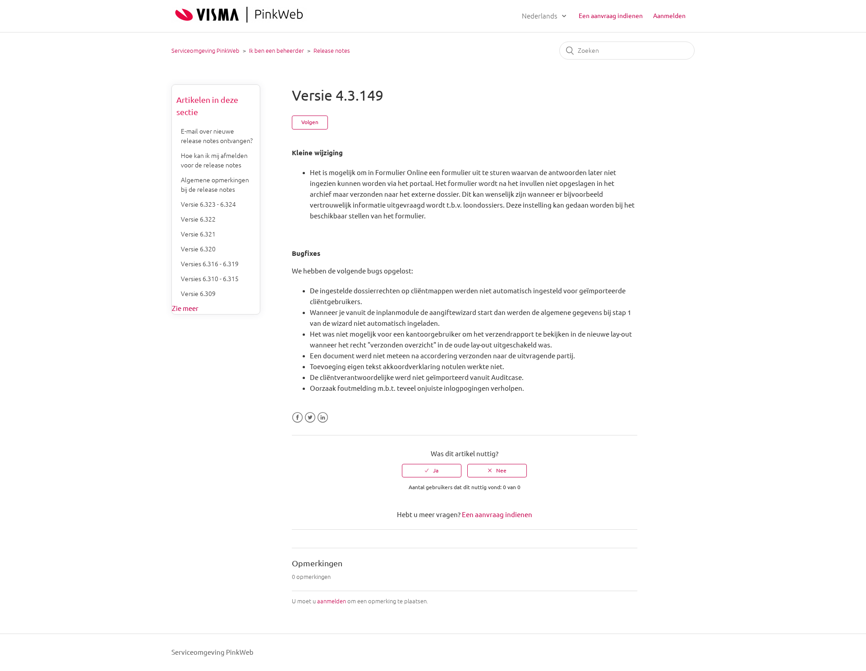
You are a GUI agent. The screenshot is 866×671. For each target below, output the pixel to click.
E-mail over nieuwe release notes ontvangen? (217, 136)
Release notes (331, 50)
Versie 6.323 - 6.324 (208, 204)
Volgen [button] (309, 122)
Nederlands (540, 16)
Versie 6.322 (198, 219)
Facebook (297, 417)
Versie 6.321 (198, 234)
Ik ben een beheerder (276, 50)
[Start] (239, 20)
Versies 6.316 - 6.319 (210, 264)
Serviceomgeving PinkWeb (205, 50)
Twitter (310, 417)
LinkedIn (322, 417)
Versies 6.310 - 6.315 (210, 278)
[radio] (431, 470)
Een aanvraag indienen (611, 15)
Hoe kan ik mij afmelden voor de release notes (214, 160)
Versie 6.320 (198, 249)
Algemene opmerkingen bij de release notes (215, 184)
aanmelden (331, 601)
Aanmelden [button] (669, 15)
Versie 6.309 (198, 293)
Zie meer (185, 308)
